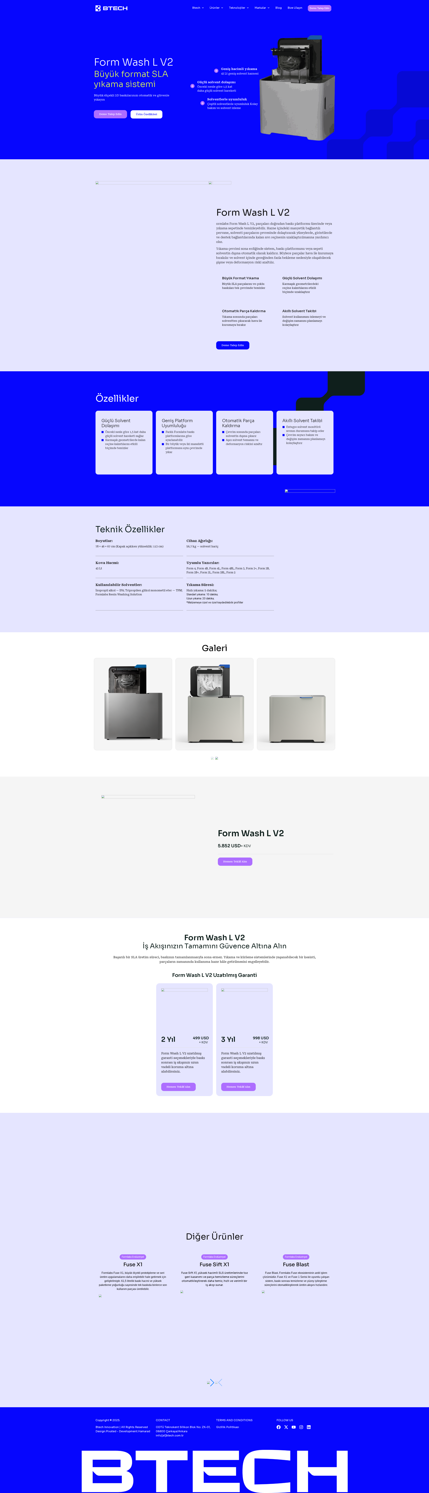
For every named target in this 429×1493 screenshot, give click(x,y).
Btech (196, 8)
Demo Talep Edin (148, 1362)
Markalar (260, 8)
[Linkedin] (309, 1427)
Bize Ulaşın (295, 8)
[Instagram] (301, 1427)
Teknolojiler (237, 8)
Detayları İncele (117, 1362)
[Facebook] (279, 1427)
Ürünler (215, 8)
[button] (212, 759)
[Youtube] (294, 1427)
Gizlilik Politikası (227, 1427)
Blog (278, 8)
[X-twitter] (286, 1427)
